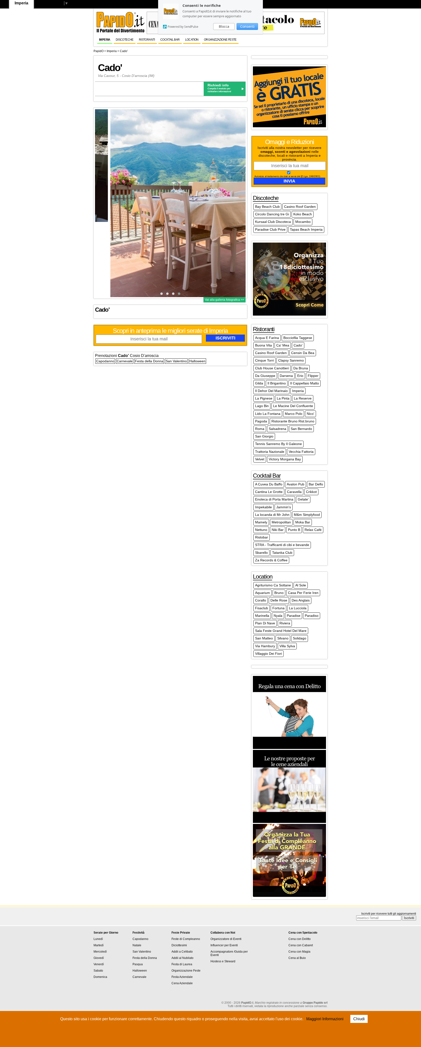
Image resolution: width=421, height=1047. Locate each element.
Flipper (313, 376)
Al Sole (300, 585)
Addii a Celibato (182, 951)
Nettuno (261, 530)
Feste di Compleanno (186, 939)
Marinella (262, 616)
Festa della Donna (149, 361)
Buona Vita (263, 345)
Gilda (259, 383)
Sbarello (261, 553)
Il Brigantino (277, 383)
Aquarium (262, 593)
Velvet (259, 459)
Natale (137, 945)
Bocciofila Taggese (297, 338)
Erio (300, 376)
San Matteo (264, 638)
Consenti (247, 26)
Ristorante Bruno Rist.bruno (292, 421)
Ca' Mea (282, 345)
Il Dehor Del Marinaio (271, 391)
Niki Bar (278, 530)
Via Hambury (265, 646)
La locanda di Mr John (272, 515)
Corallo (260, 600)
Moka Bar (302, 522)
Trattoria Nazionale (269, 452)
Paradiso (311, 616)
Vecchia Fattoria (301, 452)
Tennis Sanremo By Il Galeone (278, 444)
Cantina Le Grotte (269, 492)
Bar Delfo (316, 484)
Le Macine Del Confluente (293, 406)
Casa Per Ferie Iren (303, 593)
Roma (259, 429)
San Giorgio (264, 436)
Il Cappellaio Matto (304, 383)
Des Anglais (301, 600)
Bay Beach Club (267, 207)
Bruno (279, 593)
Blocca (224, 26)
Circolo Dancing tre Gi (272, 214)
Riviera (284, 623)
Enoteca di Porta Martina (274, 499)
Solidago (299, 638)
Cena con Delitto (299, 939)
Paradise (293, 616)
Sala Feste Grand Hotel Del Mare (280, 631)
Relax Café (313, 530)
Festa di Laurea (182, 964)
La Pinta (283, 398)
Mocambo (303, 222)
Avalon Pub (295, 484)
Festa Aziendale (182, 977)
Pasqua (138, 964)
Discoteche (125, 39)
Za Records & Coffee (271, 560)
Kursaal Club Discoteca (273, 222)
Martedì (99, 945)
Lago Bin (262, 406)
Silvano (282, 638)
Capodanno (105, 361)
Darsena (286, 376)
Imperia (104, 39)
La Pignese (263, 398)
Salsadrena (277, 429)
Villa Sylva (287, 646)
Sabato (98, 970)
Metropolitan (281, 522)
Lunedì (98, 939)
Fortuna (278, 608)
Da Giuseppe (265, 376)
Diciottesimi (179, 945)
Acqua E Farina (267, 338)
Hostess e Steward (222, 961)
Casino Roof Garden (300, 207)
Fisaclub (261, 608)
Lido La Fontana (267, 414)
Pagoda (261, 421)
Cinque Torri (264, 360)
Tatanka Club (282, 553)
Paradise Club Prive (270, 229)
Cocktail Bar (170, 39)
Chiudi (359, 1019)
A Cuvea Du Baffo (268, 484)
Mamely (261, 522)
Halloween (197, 361)
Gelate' (303, 499)
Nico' (310, 414)
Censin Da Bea (302, 353)
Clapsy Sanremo (291, 360)
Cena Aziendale (182, 983)
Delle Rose (278, 600)
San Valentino (176, 361)
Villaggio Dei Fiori (268, 654)
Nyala (278, 616)
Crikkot (311, 492)
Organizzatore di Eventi (225, 939)
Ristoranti (147, 39)
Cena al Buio (297, 958)
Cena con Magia (299, 951)
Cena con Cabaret (300, 945)
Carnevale (125, 361)
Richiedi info (218, 85)
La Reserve (303, 398)
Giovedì (99, 958)
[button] (161, 293)
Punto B (294, 530)
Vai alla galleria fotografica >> (224, 299)
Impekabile (263, 507)
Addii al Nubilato (182, 958)
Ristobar (261, 537)
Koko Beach (302, 214)
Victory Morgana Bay (285, 459)
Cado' (124, 51)
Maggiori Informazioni (324, 1019)
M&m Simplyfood (307, 515)
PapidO (99, 51)
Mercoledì (100, 951)
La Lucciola (297, 608)
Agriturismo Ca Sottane (273, 585)
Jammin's (283, 507)
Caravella (294, 492)
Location (192, 39)
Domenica (100, 977)
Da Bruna (300, 368)
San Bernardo (301, 429)
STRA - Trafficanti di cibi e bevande (282, 545)
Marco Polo (293, 414)
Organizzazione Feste (220, 39)
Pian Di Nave (265, 623)
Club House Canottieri (272, 368)
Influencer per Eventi (224, 945)
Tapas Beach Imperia (306, 229)
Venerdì (99, 964)
